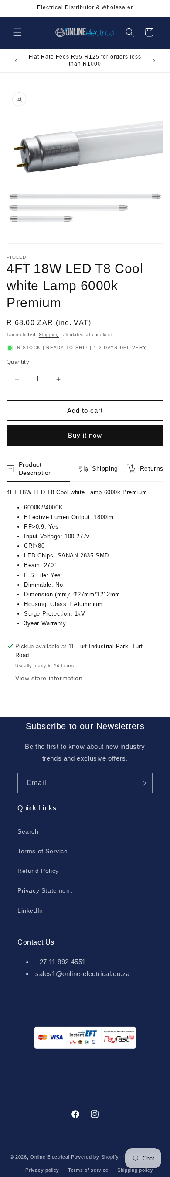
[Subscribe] (142, 783)
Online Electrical (49, 1156)
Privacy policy (42, 1170)
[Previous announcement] (16, 60)
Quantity (18, 362)
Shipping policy (135, 1170)
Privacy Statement (44, 890)
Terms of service (88, 1170)
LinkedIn (30, 910)
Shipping (49, 334)
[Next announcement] (153, 60)
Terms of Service (42, 851)
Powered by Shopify (95, 1156)
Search (28, 831)
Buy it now (85, 435)
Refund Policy (38, 870)
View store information (48, 678)
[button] (17, 32)
